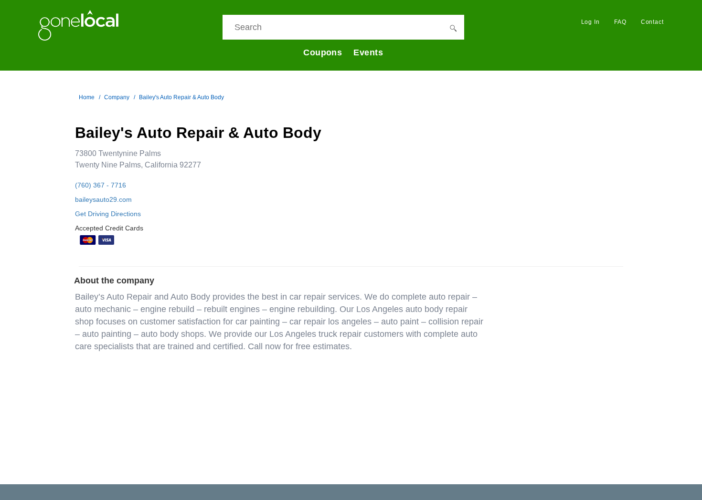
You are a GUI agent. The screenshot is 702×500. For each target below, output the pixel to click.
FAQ (620, 22)
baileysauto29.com (103, 199)
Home (87, 97)
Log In (590, 22)
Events (368, 52)
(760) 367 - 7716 (100, 185)
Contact (652, 22)
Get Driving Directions (108, 214)
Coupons (322, 52)
